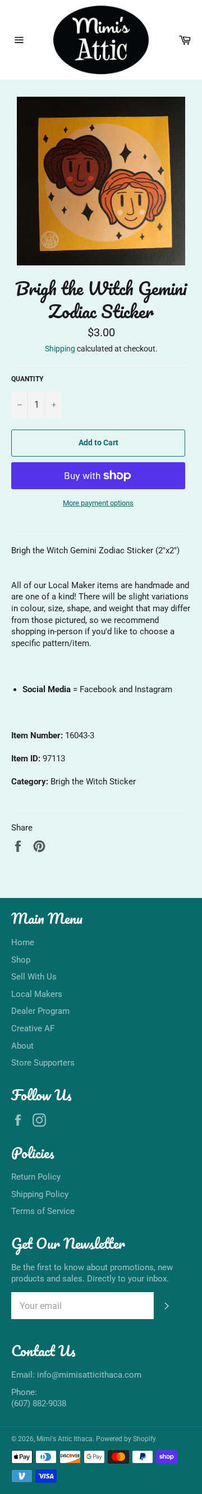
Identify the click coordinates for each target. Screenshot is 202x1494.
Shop (20, 960)
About (22, 1046)
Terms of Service (43, 1211)
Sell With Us (34, 977)
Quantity (27, 379)
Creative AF (32, 1028)
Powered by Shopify (126, 1439)
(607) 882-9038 (38, 1403)
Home (22, 942)
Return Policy (36, 1177)
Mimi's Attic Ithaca (64, 1439)
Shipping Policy (39, 1194)
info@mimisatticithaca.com (89, 1375)
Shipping (60, 348)
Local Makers (36, 994)
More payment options (98, 503)
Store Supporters (43, 1063)
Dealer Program (40, 1011)
